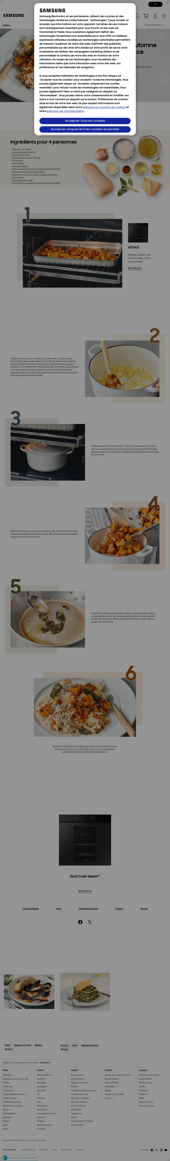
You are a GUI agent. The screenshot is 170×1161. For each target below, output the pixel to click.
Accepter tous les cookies (85, 121)
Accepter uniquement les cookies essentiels (85, 129)
